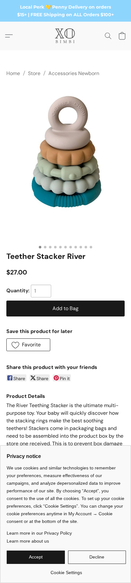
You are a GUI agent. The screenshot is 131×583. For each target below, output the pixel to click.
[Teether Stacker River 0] (65, 163)
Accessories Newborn (73, 73)
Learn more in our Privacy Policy (39, 533)
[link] (66, 570)
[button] (65, 36)
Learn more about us (28, 541)
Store (34, 73)
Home (13, 73)
